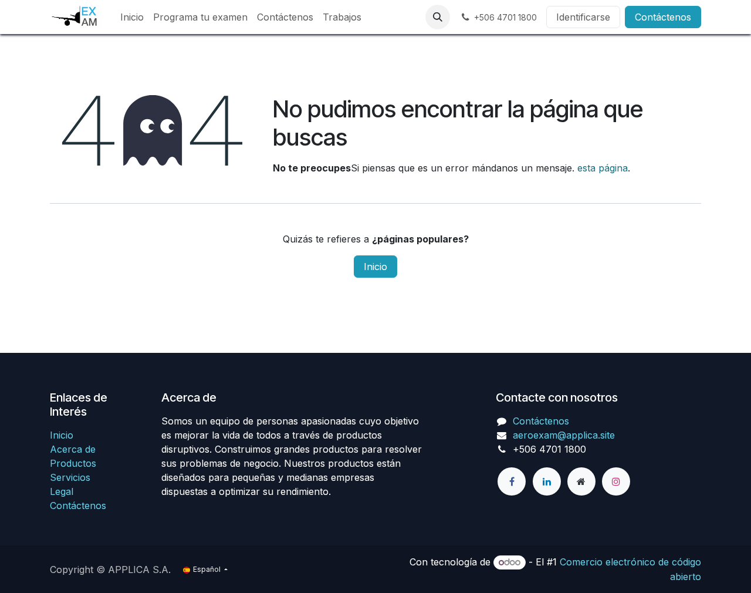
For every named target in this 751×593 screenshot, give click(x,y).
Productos (73, 463)
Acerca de (73, 449)
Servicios (70, 477)
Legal (61, 491)
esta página (602, 168)
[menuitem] (132, 17)
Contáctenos (663, 17)
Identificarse (583, 17)
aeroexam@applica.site (564, 435)
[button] (437, 17)
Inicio (375, 266)
